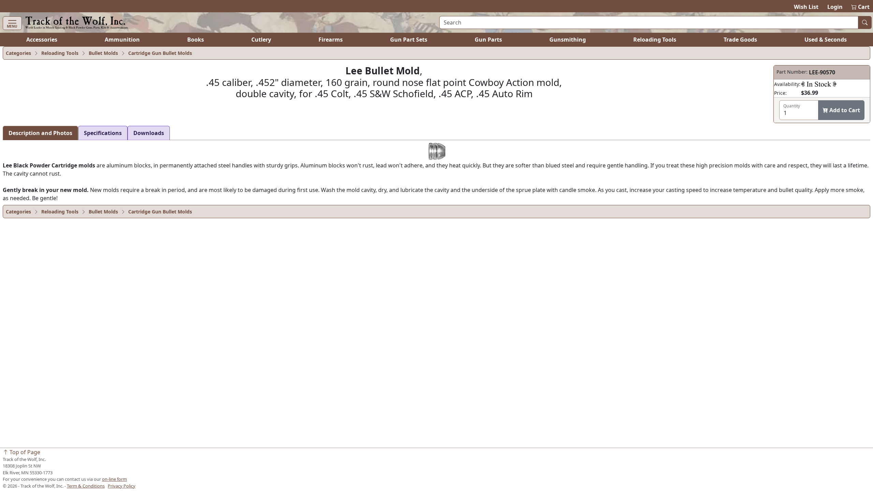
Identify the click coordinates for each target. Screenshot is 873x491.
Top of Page (24, 452)
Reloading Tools (654, 39)
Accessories (41, 39)
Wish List (806, 7)
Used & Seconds (825, 39)
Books (195, 39)
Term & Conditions (86, 486)
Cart (861, 7)
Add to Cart (844, 110)
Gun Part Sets (408, 39)
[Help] (819, 84)
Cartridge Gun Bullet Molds (160, 53)
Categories (18, 53)
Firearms (331, 39)
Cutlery (261, 39)
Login (835, 7)
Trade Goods (740, 39)
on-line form (114, 479)
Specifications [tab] (103, 133)
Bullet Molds (103, 53)
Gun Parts (488, 39)
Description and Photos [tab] (40, 133)
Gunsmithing (567, 39)
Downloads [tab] (148, 133)
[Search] (865, 22)
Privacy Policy (121, 486)
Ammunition (122, 39)
